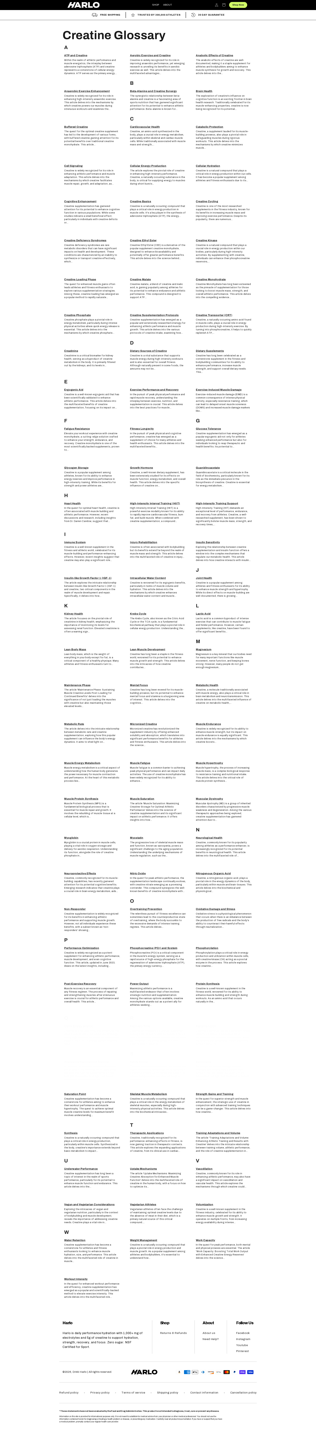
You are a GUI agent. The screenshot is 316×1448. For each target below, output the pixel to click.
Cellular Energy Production (148, 165)
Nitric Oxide (138, 873)
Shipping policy (167, 1392)
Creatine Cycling (207, 201)
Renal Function (206, 1026)
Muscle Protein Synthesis (81, 798)
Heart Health (72, 503)
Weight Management (143, 1240)
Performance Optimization (81, 948)
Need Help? (211, 1339)
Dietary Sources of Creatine (148, 350)
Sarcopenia (203, 1061)
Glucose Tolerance (208, 428)
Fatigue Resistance (77, 428)
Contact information (204, 1392)
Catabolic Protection (209, 126)
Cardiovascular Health (145, 126)
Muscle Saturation (142, 798)
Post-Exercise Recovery (80, 983)
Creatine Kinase (206, 240)
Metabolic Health (207, 685)
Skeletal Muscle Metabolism (148, 1094)
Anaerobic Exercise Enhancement (87, 91)
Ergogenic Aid (73, 389)
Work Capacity (205, 1240)
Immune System (75, 542)
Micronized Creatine (143, 724)
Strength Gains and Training (214, 1094)
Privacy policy (100, 1392)
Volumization (204, 1204)
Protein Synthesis (208, 983)
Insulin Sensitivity (208, 542)
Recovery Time (140, 1026)
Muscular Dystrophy (209, 798)
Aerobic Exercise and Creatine (150, 55)
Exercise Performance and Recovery (154, 389)
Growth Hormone (141, 467)
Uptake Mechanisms (143, 1168)
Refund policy (69, 1392)
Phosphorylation (207, 948)
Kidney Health (73, 613)
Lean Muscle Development (147, 649)
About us (209, 1333)
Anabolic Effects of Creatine (214, 55)
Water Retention (75, 1240)
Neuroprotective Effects (80, 873)
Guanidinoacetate (208, 467)
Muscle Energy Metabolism (82, 763)
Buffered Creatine (76, 126)
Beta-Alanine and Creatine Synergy (153, 91)
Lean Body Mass (75, 649)
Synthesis (71, 1133)
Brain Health (204, 91)
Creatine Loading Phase (80, 279)
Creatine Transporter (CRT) (214, 315)
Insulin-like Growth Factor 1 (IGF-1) (88, 578)
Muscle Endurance (208, 724)
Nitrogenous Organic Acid (213, 873)
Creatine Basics (140, 201)
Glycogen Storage (76, 467)
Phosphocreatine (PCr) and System (153, 948)
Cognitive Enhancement (80, 201)
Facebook (243, 1333)
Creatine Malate (140, 279)
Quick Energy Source (78, 1026)
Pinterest (242, 1351)
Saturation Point (75, 1094)
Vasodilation (204, 1168)
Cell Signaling (73, 165)
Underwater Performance (81, 1168)
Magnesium (203, 649)
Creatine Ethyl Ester (143, 240)
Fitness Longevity (142, 428)
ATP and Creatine (75, 55)
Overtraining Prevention (146, 909)
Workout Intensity (76, 1279)
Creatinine (71, 350)
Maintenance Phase (77, 685)
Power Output (139, 983)
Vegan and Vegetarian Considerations (89, 1204)
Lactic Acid (203, 613)
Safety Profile (139, 1061)
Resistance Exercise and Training (86, 1061)
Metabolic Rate (74, 724)
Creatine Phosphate (77, 315)
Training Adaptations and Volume (218, 1133)
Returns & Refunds (173, 1333)
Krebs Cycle (138, 613)
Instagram (243, 1339)
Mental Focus (139, 685)
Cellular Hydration (208, 165)
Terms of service (133, 1392)
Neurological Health (209, 837)
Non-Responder (75, 909)
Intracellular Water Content (148, 578)
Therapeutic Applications (147, 1133)
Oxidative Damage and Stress (215, 909)
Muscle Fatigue (140, 763)
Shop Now (238, 5)
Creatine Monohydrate (211, 279)
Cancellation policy (243, 1392)
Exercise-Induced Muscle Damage (218, 389)
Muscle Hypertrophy (209, 763)
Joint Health (204, 578)
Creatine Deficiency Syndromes (85, 240)
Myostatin (136, 837)
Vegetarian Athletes (143, 1204)
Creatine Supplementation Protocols (154, 315)
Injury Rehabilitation (143, 542)
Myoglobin (71, 837)
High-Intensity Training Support (217, 503)
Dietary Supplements (210, 350)
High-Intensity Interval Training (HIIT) (155, 503)
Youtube (242, 1345)
